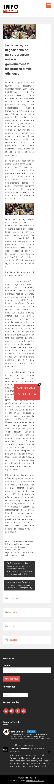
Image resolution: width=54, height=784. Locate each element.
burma (28, 544)
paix (18, 552)
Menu (48, 5)
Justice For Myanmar (19, 749)
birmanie (21, 544)
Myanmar (9, 550)
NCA (16, 550)
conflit (7, 547)
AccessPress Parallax (35, 781)
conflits (14, 547)
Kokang (21, 547)
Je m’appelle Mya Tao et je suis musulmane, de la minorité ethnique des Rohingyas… (19, 585)
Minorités (12, 541)
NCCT (20, 550)
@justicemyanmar (37, 749)
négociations (10, 552)
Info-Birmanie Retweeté (26, 745)
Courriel (6, 665)
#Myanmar (14, 758)
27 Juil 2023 (14, 752)
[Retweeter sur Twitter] (16, 745)
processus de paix (17, 555)
